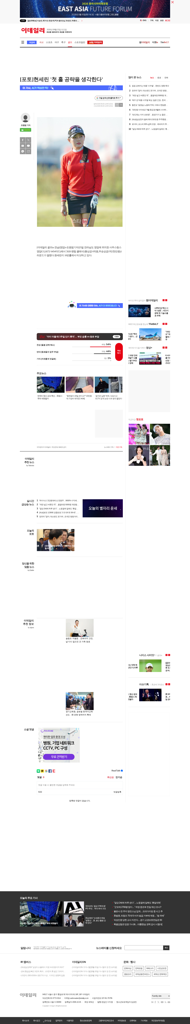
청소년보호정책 (86, 1020)
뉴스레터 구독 (108, 447)
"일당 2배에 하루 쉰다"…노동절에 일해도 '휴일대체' (136, 903)
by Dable (31, 570)
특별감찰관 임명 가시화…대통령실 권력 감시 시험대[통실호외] (141, 924)
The (164, 42)
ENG (144, 20)
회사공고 (36, 1020)
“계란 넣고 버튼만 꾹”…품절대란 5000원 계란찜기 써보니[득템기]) (64, 504)
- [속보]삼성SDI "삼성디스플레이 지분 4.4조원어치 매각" (42, 967)
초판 (161, 20)
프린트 (28, 145)
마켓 (155, 42)
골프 (70, 42)
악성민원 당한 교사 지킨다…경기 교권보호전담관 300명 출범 (141, 920)
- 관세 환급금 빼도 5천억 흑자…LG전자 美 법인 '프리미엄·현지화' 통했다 (43, 971)
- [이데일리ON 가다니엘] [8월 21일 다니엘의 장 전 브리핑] (94, 967)
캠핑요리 (127, 974)
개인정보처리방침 (158, 1020)
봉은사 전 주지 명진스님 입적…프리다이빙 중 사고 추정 (138, 911)
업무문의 (58, 1020)
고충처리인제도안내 (105, 1020)
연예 (166, 77)
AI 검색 (31, 42)
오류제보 (132, 1020)
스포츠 (49, 42)
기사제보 (144, 1020)
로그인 (167, 20)
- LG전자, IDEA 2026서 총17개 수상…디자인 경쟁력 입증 (42, 975)
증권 (159, 77)
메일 (22, 145)
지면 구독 (119, 447)
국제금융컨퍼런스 (142, 974)
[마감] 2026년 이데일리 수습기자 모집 (48, 947)
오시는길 (47, 1020)
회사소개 (25, 1020)
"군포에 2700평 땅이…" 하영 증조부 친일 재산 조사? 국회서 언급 (142, 907)
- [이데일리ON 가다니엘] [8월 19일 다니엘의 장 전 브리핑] (94, 975)
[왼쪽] (70, 530)
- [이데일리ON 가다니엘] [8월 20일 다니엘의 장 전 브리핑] (94, 971)
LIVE (23, 21)
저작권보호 (122, 1020)
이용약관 (70, 1020)
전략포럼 (138, 968)
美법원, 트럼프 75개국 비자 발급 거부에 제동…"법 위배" (138, 916)
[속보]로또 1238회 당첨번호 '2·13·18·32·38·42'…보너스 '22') (61, 512)
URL (28, 151)
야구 (57, 42)
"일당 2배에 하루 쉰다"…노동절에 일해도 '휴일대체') (59, 508)
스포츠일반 (79, 42)
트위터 (28, 140)
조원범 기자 (25, 125)
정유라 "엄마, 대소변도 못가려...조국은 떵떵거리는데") (59, 516)
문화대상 (127, 968)
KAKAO (22, 151)
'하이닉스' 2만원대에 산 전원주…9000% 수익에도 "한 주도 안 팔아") (65, 500)
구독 (151, 20)
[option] (72, 20)
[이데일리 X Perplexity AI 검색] (71, 87)
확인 (166, 948)
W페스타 (149, 968)
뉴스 (152, 77)
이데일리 (46, 30)
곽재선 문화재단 (160, 974)
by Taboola (30, 466)
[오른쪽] (72, 530)
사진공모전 (161, 968)
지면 (156, 20)
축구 (63, 42)
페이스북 (22, 140)
